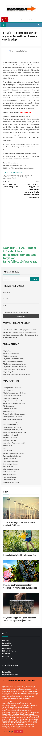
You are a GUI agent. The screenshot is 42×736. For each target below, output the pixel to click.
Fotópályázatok (8, 466)
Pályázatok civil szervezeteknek (14, 403)
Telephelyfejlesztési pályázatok (14, 414)
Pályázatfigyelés (8, 372)
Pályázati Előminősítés (11, 353)
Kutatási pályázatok (9, 474)
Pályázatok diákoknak (17, 177)
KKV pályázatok (8, 411)
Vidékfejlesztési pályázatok (12, 417)
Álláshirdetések (8, 406)
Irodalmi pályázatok (9, 472)
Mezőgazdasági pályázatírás (13, 361)
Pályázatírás (7, 351)
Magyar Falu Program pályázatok (14, 443)
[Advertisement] (21, 222)
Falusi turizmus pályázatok (12, 427)
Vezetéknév (6, 299)
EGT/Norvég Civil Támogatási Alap (16, 175)
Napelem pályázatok (10, 477)
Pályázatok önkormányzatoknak (14, 401)
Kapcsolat (5, 656)
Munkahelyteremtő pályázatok (13, 430)
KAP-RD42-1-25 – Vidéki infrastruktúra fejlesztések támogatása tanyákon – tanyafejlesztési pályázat (20, 254)
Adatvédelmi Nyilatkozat (10, 659)
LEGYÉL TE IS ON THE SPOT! (13, 172)
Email (4, 305)
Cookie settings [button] (8, 732)
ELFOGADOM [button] (19, 731)
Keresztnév (6, 292)
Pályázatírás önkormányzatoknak (14, 369)
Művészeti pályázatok (10, 435)
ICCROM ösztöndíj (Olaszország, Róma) (10, 184)
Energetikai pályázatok (10, 461)
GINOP (5, 448)
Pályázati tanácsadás (10, 356)
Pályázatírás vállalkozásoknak (13, 359)
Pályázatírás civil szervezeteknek (14, 367)
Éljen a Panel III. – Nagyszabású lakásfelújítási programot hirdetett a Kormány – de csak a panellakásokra (31, 189)
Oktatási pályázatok (9, 480)
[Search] (39, 25)
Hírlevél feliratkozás (9, 651)
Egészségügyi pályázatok (12, 456)
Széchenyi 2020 (8, 445)
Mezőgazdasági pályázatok (12, 419)
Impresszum (6, 654)
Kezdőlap (5, 640)
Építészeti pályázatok (10, 464)
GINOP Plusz (7, 451)
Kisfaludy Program (9, 440)
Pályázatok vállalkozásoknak (13, 396)
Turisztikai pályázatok (10, 424)
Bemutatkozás (7, 646)
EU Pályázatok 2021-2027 (12, 388)
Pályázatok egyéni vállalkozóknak (14, 432)
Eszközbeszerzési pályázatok (13, 422)
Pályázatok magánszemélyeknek (14, 393)
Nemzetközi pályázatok (11, 482)
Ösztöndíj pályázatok (10, 409)
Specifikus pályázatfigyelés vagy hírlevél (17, 375)
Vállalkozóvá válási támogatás (13, 453)
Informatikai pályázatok (11, 469)
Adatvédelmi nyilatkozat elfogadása (16, 312)
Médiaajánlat (6, 648)
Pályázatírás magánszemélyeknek (14, 364)
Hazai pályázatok (9, 390)
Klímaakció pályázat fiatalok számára (19, 555)
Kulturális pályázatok (10, 438)
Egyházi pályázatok (9, 459)
